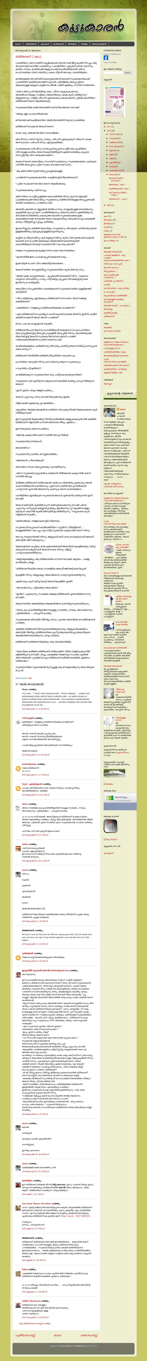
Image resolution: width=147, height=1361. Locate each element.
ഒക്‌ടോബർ (114, 142)
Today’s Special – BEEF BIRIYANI (75, 1216)
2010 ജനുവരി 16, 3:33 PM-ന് (35, 944)
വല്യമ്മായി (27, 953)
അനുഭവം (108, 220)
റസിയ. (107, 284)
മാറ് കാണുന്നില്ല (112, 331)
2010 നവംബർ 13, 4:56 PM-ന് (35, 1317)
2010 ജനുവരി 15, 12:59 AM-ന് (35, 755)
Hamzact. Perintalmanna (112, 54)
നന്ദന (25, 844)
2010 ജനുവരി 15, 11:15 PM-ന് (35, 775)
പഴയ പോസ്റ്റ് (88, 1335)
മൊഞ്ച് (108, 327)
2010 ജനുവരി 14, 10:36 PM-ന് (35, 709)
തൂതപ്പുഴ (108, 383)
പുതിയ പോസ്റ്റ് (25, 1335)
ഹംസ (25, 870)
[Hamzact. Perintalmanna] (106, 59)
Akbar (25, 804)
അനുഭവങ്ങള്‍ (99, 44)
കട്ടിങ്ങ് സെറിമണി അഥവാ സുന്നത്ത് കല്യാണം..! (116, 343)
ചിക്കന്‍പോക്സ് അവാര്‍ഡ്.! (117, 365)
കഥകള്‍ (45, 44)
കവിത (107, 227)
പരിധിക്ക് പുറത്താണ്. (114, 281)
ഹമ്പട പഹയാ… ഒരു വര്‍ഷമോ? (123, 545)
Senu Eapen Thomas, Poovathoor (36, 1203)
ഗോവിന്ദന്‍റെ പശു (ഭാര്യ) (116, 288)
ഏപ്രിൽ (113, 162)
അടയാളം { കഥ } (117, 184)
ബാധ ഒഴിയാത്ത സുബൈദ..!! (111, 276)
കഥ (30, 678)
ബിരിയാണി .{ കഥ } (28, 56)
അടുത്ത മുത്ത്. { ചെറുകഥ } (116, 179)
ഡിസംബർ (114, 134)
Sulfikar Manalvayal (31, 1301)
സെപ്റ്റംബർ (115, 146)
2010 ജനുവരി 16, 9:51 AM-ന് (35, 835)
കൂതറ (122, 752)
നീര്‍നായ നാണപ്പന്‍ (113, 264)
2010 (109, 131)
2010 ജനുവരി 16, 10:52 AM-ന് (35, 861)
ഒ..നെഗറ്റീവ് (109, 292)
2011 (109, 127)
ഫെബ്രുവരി (115, 170)
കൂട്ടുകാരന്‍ (55, 1346)
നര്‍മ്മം (84, 44)
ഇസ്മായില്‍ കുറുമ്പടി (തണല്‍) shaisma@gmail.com (45, 970)
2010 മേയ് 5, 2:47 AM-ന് (32, 1194)
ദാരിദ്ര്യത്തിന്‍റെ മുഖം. (115, 352)
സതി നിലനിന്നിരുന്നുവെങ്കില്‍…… (117, 360)
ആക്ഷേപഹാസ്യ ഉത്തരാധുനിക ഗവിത (114, 235)
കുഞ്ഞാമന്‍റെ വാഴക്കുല (115, 369)
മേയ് (111, 158)
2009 (109, 205)
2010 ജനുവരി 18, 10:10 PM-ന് (35, 1154)
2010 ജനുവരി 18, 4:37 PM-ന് (35, 1114)
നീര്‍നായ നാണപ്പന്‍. (120, 690)
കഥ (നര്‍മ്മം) (110, 240)
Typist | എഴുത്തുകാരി (32, 784)
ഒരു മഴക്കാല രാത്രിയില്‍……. (118, 295)
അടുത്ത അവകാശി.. (113, 251)
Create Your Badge (110, 62)
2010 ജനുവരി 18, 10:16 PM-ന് (35, 1171)
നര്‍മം (106, 231)
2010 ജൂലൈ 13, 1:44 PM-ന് (34, 1292)
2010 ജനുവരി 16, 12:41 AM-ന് (35, 795)
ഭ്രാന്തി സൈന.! (112, 267)
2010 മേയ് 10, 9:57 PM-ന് (33, 1228)
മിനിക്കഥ (72, 44)
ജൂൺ (112, 154)
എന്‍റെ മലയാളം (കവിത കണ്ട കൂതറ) (124, 598)
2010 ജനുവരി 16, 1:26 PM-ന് (35, 921)
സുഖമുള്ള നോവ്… (113, 348)
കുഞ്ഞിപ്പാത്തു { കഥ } (119, 188)
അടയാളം (108, 309)
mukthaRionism (29, 764)
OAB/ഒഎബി (28, 718)
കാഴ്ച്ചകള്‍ (108, 853)
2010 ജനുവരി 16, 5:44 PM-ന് (35, 961)
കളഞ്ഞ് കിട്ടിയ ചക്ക (113, 372)
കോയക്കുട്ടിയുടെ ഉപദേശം (116, 355)
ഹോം (18, 44)
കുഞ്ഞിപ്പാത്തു (110, 313)
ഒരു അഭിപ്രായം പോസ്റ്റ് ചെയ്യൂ (34, 1323)
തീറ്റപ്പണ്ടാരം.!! (110, 271)
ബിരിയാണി (109, 316)
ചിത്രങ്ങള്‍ (30, 44)
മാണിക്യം (27, 1180)
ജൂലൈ (112, 150)
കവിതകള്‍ (58, 44)
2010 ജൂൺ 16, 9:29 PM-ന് (33, 1260)
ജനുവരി (113, 174)
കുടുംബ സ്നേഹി (111, 573)
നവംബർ (113, 138)
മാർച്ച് (112, 166)
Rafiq (24, 1269)
